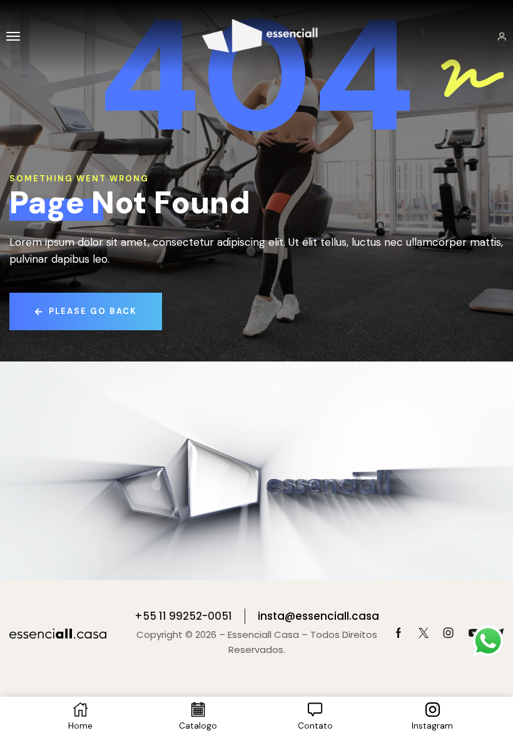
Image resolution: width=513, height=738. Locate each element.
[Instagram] (449, 633)
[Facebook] (399, 633)
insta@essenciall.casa (318, 616)
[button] (13, 36)
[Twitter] (424, 633)
